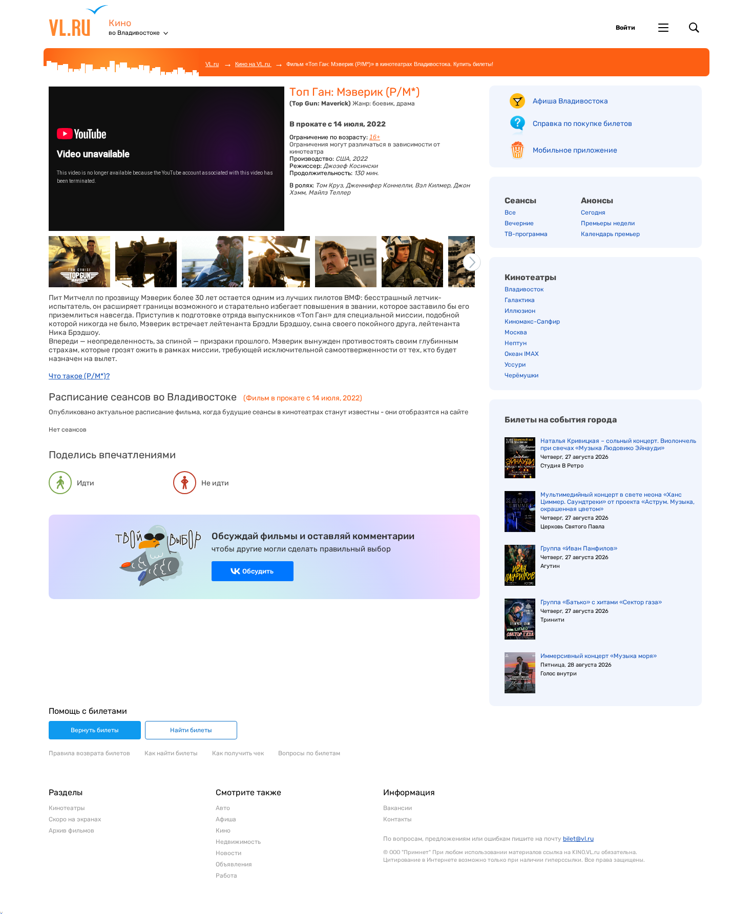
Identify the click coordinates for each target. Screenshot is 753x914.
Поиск (694, 27)
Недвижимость (238, 841)
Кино (120, 23)
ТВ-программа (526, 234)
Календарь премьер (610, 234)
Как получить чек (238, 753)
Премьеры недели (608, 223)
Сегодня (593, 212)
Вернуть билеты (95, 730)
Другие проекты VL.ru (663, 27)
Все (510, 212)
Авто (223, 808)
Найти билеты (191, 730)
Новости (228, 853)
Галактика (520, 300)
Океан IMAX (522, 353)
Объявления (234, 864)
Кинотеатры (530, 277)
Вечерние (519, 223)
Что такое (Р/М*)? (79, 376)
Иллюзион (520, 310)
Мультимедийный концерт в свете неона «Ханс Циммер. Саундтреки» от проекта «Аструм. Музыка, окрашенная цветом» (617, 502)
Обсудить (258, 571)
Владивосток (524, 289)
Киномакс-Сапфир (532, 321)
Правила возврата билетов (89, 753)
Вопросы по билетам (309, 753)
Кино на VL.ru (253, 64)
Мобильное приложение (575, 150)
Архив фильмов (71, 830)
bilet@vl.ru (578, 838)
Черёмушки (521, 375)
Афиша (226, 819)
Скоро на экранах (75, 819)
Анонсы (597, 200)
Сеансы (520, 200)
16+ (374, 137)
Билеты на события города (561, 419)
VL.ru (79, 20)
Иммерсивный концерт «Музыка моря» (598, 656)
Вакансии (397, 808)
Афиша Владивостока (570, 101)
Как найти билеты (171, 753)
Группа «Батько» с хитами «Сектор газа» (601, 602)
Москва (516, 332)
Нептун (516, 343)
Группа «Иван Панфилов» (578, 548)
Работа (226, 875)
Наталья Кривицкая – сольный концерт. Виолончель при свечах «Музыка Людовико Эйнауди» (618, 444)
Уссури (515, 364)
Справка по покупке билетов (582, 123)
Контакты (397, 819)
